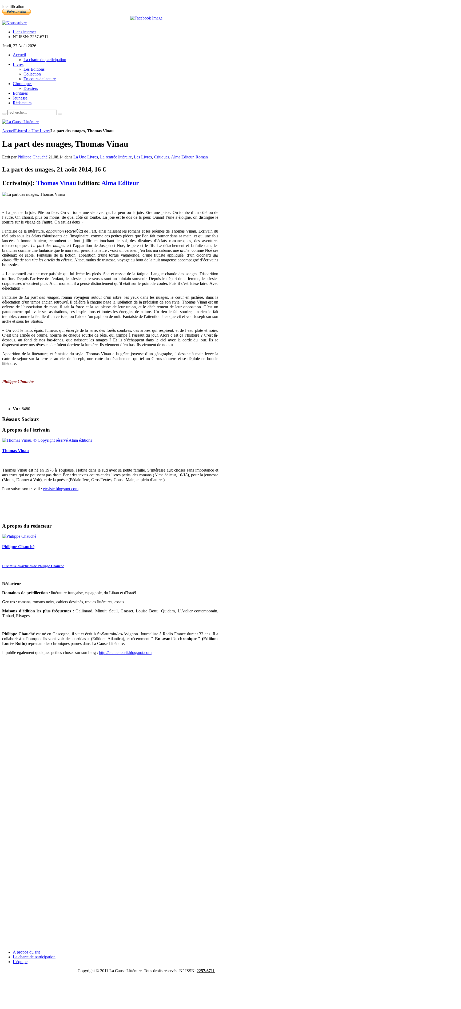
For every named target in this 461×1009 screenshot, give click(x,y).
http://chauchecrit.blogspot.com (125, 652)
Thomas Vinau (56, 183)
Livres (20, 131)
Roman (202, 157)
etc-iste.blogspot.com (60, 488)
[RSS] (14, 23)
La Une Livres (38, 131)
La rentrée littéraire (116, 157)
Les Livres (143, 157)
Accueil (8, 131)
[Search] (4, 113)
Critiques (161, 157)
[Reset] (60, 113)
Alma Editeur (182, 157)
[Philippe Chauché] (19, 536)
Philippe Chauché (32, 157)
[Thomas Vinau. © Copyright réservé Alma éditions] (47, 440)
